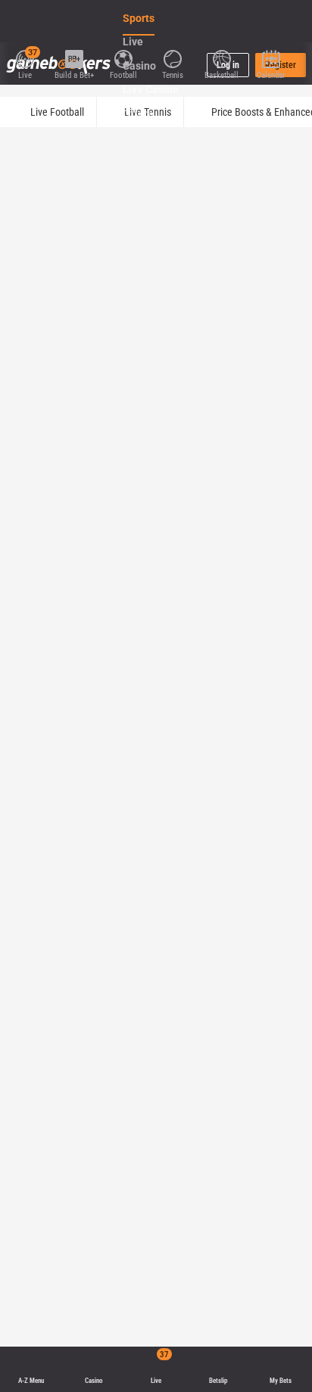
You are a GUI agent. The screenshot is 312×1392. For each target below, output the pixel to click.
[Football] (123, 57)
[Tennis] (172, 57)
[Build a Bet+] (73, 57)
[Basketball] (221, 57)
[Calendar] (270, 57)
